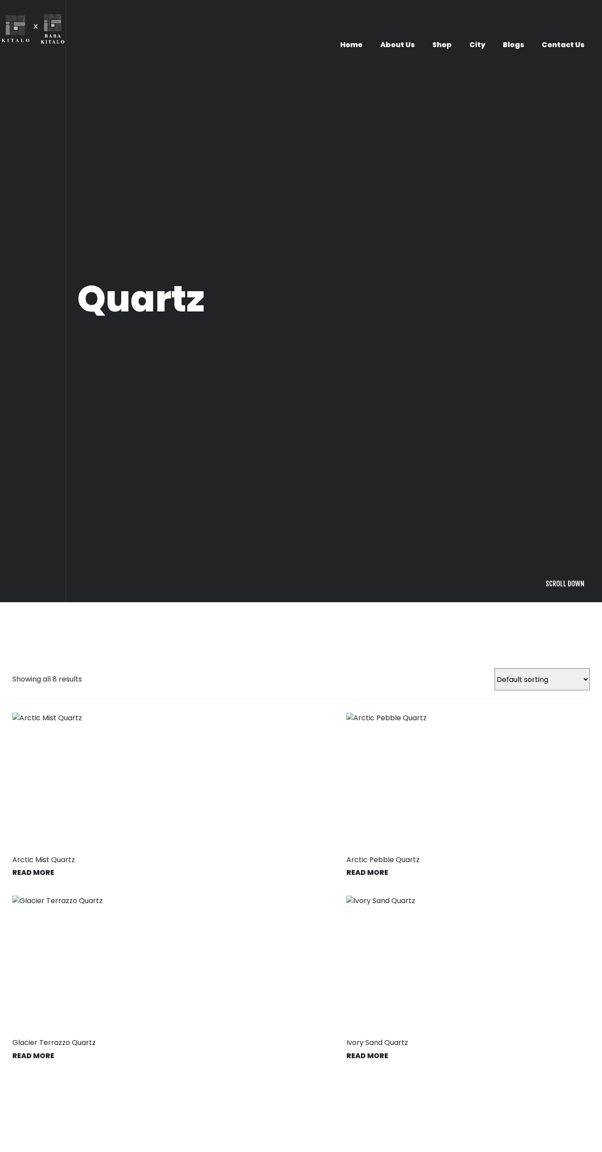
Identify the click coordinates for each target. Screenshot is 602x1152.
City (477, 45)
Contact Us (563, 45)
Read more (367, 1134)
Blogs (513, 45)
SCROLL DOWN (565, 845)
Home (351, 45)
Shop (442, 45)
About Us (397, 45)
